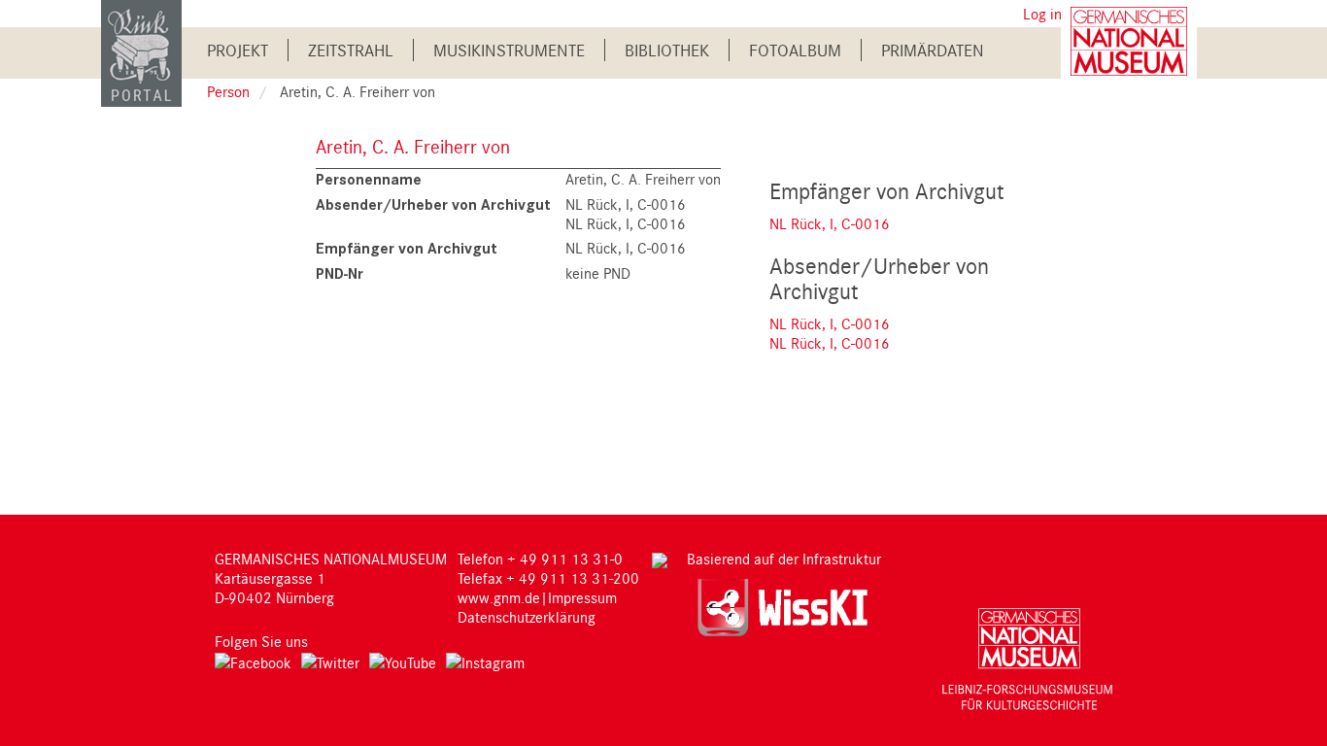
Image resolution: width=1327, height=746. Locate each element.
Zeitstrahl (350, 50)
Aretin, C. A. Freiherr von (413, 146)
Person (228, 91)
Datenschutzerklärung (526, 617)
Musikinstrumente (509, 50)
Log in (1042, 13)
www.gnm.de (499, 597)
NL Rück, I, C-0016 (829, 223)
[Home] (141, 52)
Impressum (582, 597)
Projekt (237, 50)
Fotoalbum (795, 50)
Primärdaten (932, 50)
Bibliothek (667, 50)
